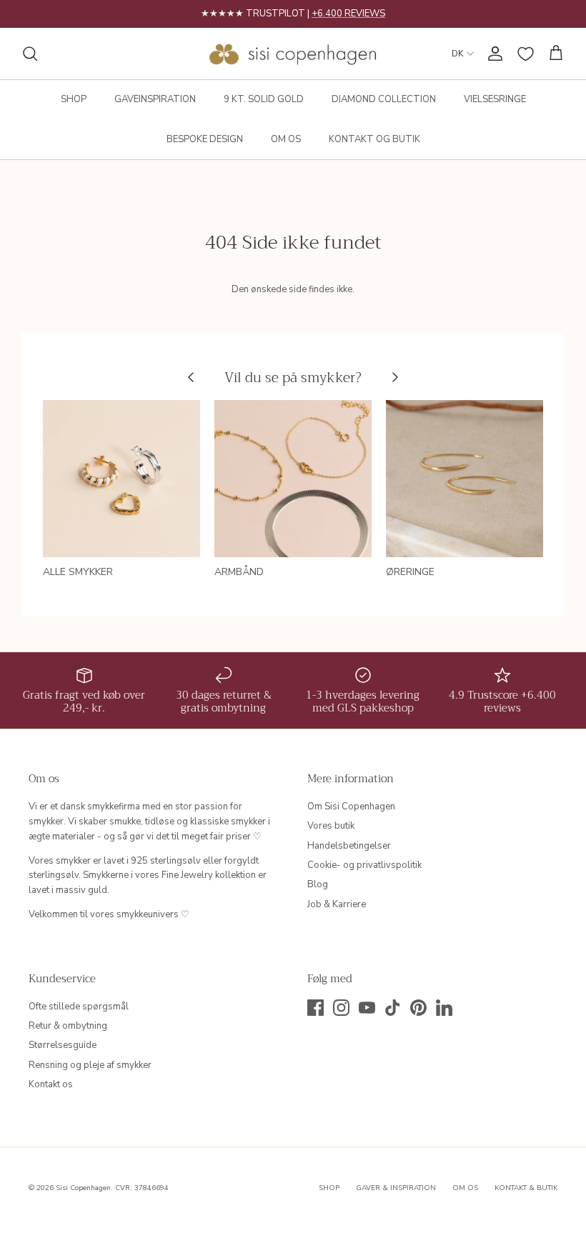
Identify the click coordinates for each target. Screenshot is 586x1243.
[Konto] (492, 53)
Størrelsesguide (62, 1045)
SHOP (73, 99)
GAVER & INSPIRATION (396, 1188)
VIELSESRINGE (495, 99)
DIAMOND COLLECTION (384, 99)
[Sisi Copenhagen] (293, 53)
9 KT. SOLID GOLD (264, 99)
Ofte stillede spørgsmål (79, 1006)
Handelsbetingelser (349, 845)
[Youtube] (367, 1007)
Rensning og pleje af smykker (90, 1065)
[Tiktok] (392, 1007)
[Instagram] (341, 1007)
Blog (317, 884)
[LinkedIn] (444, 1007)
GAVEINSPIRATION (155, 99)
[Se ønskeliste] (525, 53)
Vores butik (330, 825)
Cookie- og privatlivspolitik (364, 865)
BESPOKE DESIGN (205, 139)
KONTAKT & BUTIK (526, 1188)
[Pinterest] (418, 1007)
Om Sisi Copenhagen (351, 806)
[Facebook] (315, 1007)
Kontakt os (51, 1084)
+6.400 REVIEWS (348, 13)
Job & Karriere (336, 904)
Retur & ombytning (68, 1025)
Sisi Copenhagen (83, 1188)
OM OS (286, 139)
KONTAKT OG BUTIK (374, 139)
